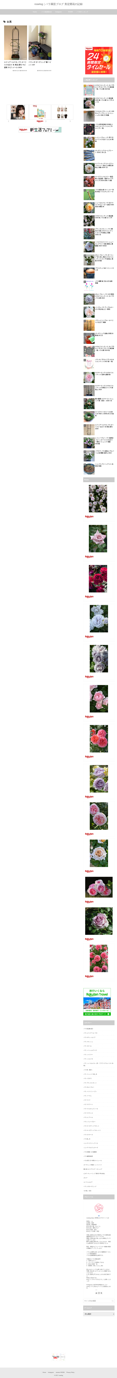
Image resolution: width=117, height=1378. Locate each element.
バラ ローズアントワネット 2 (92, 1130)
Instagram (51, 1372)
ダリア (85, 1178)
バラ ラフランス (88, 1113)
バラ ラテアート (88, 1104)
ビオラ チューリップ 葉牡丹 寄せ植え (94, 1173)
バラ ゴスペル (88, 1046)
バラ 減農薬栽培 (88, 1156)
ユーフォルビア (88, 1182)
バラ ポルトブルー (89, 1087)
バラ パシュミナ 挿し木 (90, 1074)
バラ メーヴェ (88, 1095)
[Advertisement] (40, 89)
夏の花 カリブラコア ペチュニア (93, 1169)
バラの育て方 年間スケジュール (93, 1160)
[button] (112, 1301)
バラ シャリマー (88, 1054)
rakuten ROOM (60, 1372)
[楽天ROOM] (101, 1293)
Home (44, 1372)
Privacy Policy (70, 1372)
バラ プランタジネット (90, 1083)
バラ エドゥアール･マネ (90, 1033)
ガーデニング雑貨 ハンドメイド (93, 1165)
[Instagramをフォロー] (99, 1293)
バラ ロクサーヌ (88, 1134)
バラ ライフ (87, 1100)
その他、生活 (87, 1190)
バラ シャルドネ (88, 1059)
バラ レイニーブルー (89, 1121)
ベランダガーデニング (90, 1186)
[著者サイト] (96, 1293)
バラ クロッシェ (88, 1041)
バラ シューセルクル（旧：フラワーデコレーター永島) (98, 1064)
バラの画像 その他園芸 (90, 1152)
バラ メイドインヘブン (90, 1091)
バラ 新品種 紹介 (88, 1028)
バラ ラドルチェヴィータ (91, 1108)
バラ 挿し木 (87, 1139)
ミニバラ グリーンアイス (91, 1143)
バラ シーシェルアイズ (90, 1050)
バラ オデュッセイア (89, 1037)
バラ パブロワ (88, 1078)
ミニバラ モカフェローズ (91, 1147)
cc (99, 1215)
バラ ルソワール (88, 1117)
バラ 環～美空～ (88, 1070)
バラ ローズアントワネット (91, 1126)
